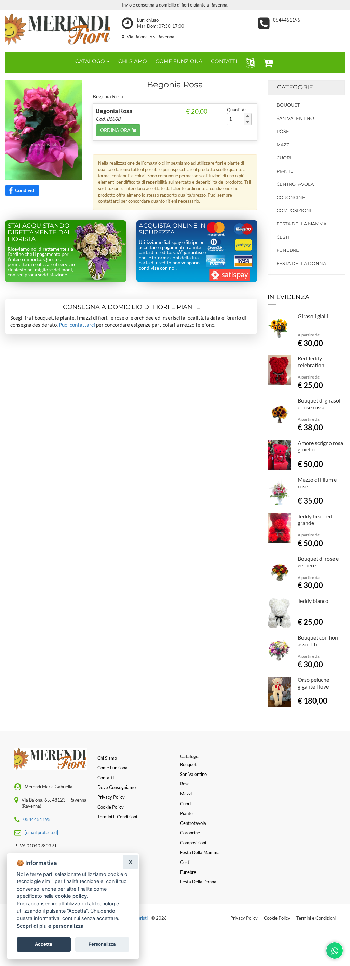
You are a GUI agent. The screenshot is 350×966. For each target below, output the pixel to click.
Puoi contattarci (77, 325)
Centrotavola (295, 184)
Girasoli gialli (313, 316)
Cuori (284, 157)
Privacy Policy (244, 918)
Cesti (283, 237)
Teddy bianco (313, 600)
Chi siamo (107, 758)
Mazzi (284, 144)
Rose (283, 131)
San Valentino (295, 118)
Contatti (105, 777)
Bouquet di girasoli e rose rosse (320, 403)
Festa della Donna (301, 263)
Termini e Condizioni (316, 918)
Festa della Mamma (301, 223)
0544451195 (286, 20)
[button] (248, 62)
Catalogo (90, 61)
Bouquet (288, 105)
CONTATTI (224, 61)
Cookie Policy (277, 918)
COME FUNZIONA (179, 61)
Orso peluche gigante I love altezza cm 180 (315, 686)
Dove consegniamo (116, 787)
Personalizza (102, 944)
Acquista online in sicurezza (172, 229)
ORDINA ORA (116, 130)
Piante (285, 171)
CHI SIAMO (132, 61)
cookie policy (71, 896)
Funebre (288, 250)
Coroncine (291, 197)
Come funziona (112, 767)
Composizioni (294, 210)
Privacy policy (111, 797)
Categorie (295, 87)
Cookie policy (110, 807)
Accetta (43, 944)
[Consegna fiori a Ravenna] (58, 29)
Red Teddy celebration (311, 361)
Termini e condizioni (117, 816)
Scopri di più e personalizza (50, 926)
